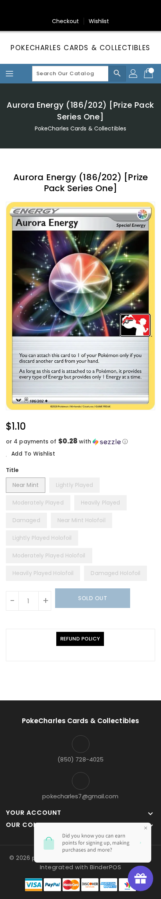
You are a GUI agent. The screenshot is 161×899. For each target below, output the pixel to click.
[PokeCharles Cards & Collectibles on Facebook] (43, 9)
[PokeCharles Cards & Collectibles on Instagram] (88, 9)
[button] (80, 442)
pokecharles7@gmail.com (80, 796)
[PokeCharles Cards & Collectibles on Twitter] (58, 9)
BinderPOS (106, 867)
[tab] (80, 639)
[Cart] (149, 73)
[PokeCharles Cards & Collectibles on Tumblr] (103, 9)
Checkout (65, 21)
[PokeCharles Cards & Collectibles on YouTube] (117, 9)
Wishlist (99, 21)
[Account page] (133, 73)
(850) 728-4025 (80, 759)
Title (12, 470)
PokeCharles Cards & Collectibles (80, 48)
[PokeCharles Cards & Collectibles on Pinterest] (73, 9)
